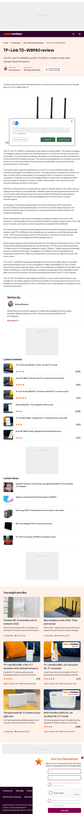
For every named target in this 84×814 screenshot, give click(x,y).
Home (6, 43)
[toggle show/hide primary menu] (79, 34)
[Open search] (73, 34)
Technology (15, 43)
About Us (28, 797)
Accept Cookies (64, 139)
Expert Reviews (11, 34)
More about (12, 320)
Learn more (21, 87)
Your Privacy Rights (20, 139)
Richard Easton (14, 70)
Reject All (48, 139)
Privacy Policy (59, 806)
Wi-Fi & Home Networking (33, 43)
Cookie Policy (21, 133)
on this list (63, 224)
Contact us (7, 791)
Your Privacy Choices (12, 797)
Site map (20, 791)
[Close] (71, 121)
